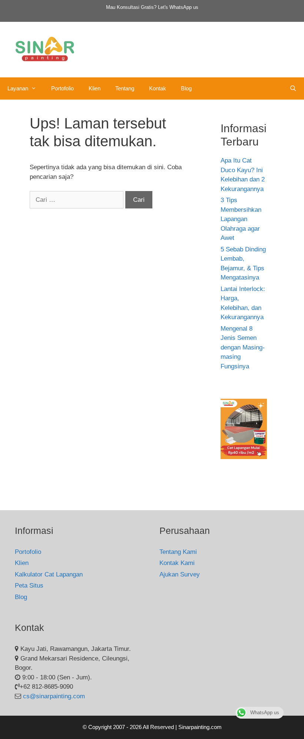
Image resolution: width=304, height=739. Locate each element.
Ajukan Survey (179, 574)
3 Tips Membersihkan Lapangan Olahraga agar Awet (241, 219)
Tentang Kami (178, 551)
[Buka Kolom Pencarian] (293, 88)
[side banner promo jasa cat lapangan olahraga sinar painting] (244, 457)
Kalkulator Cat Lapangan (49, 574)
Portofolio (62, 88)
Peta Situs (29, 585)
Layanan (17, 88)
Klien (94, 88)
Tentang (124, 88)
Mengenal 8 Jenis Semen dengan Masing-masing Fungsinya (243, 347)
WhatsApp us (183, 7)
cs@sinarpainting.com (54, 696)
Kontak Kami (177, 562)
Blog (186, 88)
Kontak (157, 88)
